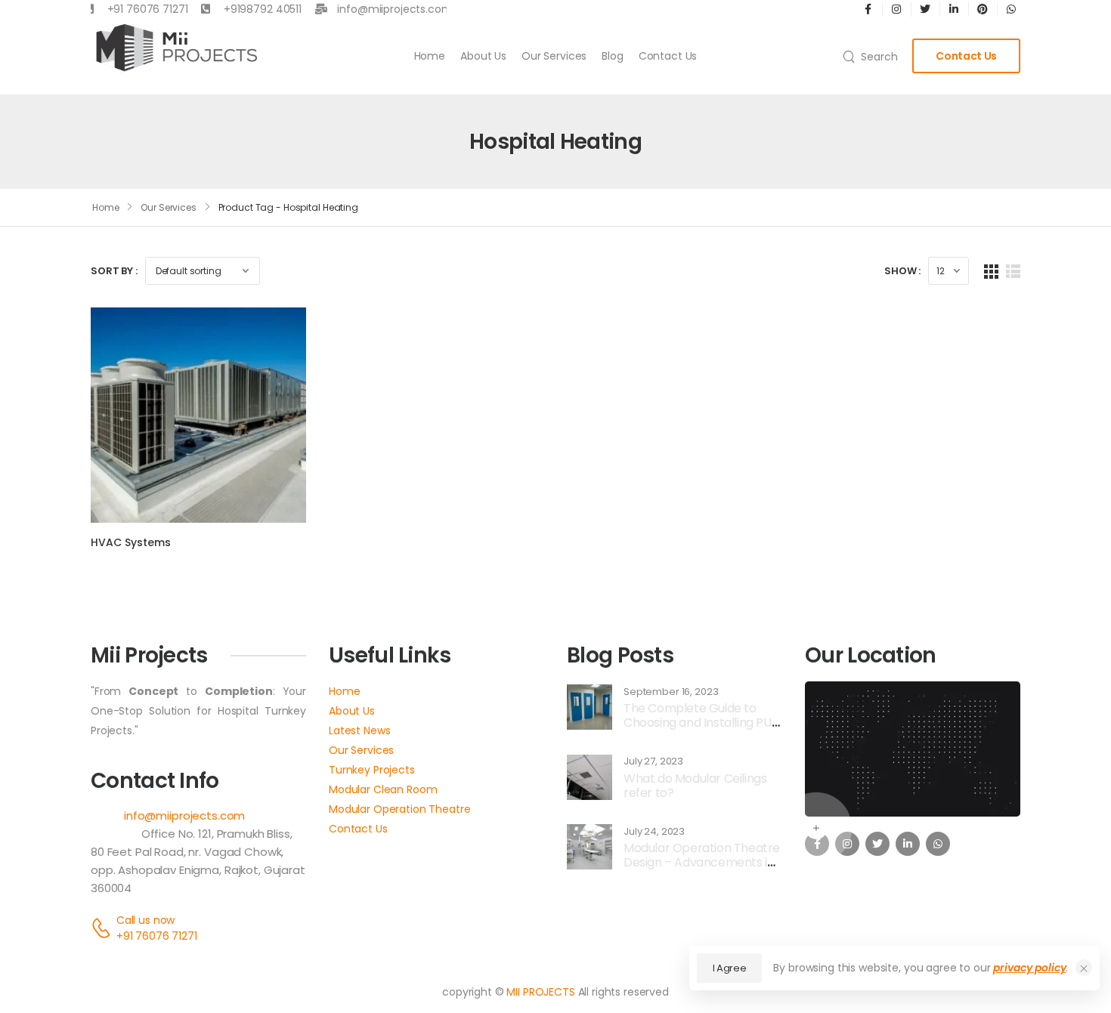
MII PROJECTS (540, 991)
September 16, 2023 (671, 692)
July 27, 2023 (653, 761)
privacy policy (1029, 967)
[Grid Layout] (991, 271)
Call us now (145, 920)
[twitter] (877, 844)
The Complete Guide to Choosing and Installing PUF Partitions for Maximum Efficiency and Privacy (701, 730)
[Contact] (103, 928)
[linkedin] (908, 844)
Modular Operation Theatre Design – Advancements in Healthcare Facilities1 (702, 862)
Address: (116, 834)
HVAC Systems (131, 542)
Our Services (553, 55)
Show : (902, 271)
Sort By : (114, 271)
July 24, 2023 (654, 832)
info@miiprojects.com (184, 815)
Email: (106, 815)
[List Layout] (1013, 271)
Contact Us (668, 55)
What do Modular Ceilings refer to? (695, 785)
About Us (483, 55)
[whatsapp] (938, 844)
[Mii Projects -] (174, 48)
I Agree (730, 968)
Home (429, 55)
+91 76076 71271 (156, 936)
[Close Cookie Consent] (1083, 967)
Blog (612, 55)
